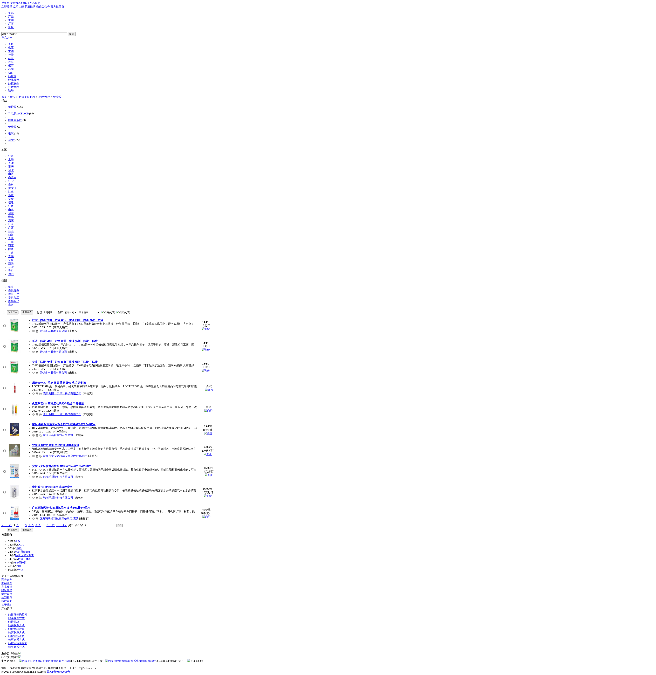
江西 (11, 206)
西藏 (11, 245)
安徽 (11, 198)
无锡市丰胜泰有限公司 (53, 330)
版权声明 (6, 601)
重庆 (11, 166)
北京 (11, 155)
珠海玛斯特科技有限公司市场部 (59, 518)
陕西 (11, 249)
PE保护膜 (20, 562)
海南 (11, 231)
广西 (11, 227)
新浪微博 (30, 6)
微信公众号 (43, 6)
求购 (11, 20)
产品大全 (6, 37)
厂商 (11, 23)
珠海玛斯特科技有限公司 (58, 435)
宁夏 (11, 259)
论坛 (11, 27)
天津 (11, 163)
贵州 (11, 238)
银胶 (11, 133)
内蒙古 (12, 177)
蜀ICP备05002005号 (58, 671)
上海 (11, 159)
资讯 (11, 12)
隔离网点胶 (15, 120)
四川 (11, 234)
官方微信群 (57, 6)
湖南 (11, 220)
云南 (11, 241)
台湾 (11, 267)
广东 (11, 224)
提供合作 (13, 301)
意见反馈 (6, 586)
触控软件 (6, 594)
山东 (11, 209)
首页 (4, 96)
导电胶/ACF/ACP (18, 113)
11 (48, 525)
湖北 (11, 216)
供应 (13, 96)
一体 (20, 569)
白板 (19, 566)
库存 (11, 304)
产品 (11, 16)
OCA (21, 544)
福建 (11, 202)
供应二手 (13, 294)
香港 (11, 270)
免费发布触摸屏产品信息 (25, 3)
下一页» (61, 525)
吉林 (11, 184)
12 (53, 525)
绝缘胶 (57, 96)
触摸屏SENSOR (24, 555)
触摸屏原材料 (27, 96)
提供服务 (13, 290)
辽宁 (11, 181)
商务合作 (6, 579)
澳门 (11, 274)
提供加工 (13, 297)
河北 (11, 170)
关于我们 (6, 604)
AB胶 (11, 140)
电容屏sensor (22, 551)
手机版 (5, 3)
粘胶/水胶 (44, 96)
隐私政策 (6, 590)
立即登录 (6, 6)
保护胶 (12, 106)
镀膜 (19, 548)
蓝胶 (17, 541)
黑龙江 (12, 188)
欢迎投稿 (6, 597)
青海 (11, 256)
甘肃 (11, 252)
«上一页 (6, 525)
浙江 (11, 195)
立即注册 (18, 6)
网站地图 (6, 583)
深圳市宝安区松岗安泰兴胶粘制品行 (65, 455)
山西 (11, 173)
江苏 (11, 191)
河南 (11, 213)
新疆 (11, 263)
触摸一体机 (24, 558)
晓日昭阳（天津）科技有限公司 (62, 393)
